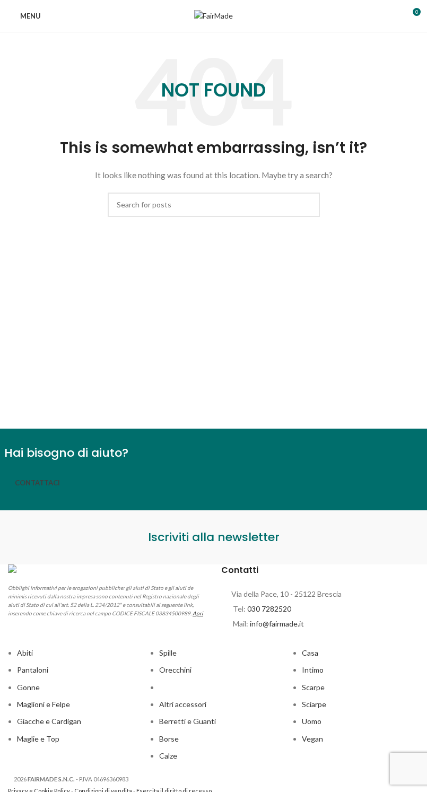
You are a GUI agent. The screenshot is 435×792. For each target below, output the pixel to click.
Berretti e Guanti (187, 721)
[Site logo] (213, 15)
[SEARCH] (307, 205)
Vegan (312, 738)
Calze (168, 755)
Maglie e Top (38, 738)
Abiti (25, 652)
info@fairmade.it (277, 623)
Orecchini (175, 669)
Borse (169, 738)
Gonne (28, 687)
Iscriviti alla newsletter (214, 537)
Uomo (311, 721)
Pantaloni (32, 669)
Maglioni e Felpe (43, 704)
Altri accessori (182, 704)
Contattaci (37, 482)
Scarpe (313, 687)
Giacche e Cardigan (49, 721)
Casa (310, 652)
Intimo (313, 669)
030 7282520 (269, 608)
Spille (168, 652)
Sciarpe (314, 704)
